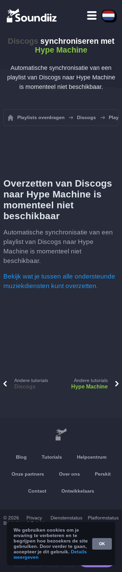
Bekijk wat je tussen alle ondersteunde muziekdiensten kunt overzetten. (59, 281)
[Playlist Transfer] (32, 15)
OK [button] (102, 543)
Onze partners (28, 474)
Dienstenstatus (66, 517)
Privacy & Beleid (35, 520)
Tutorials (52, 457)
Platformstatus (103, 517)
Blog (21, 457)
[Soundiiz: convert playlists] (61, 434)
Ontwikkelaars (77, 491)
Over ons (69, 474)
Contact (37, 491)
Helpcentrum (91, 457)
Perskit (103, 474)
